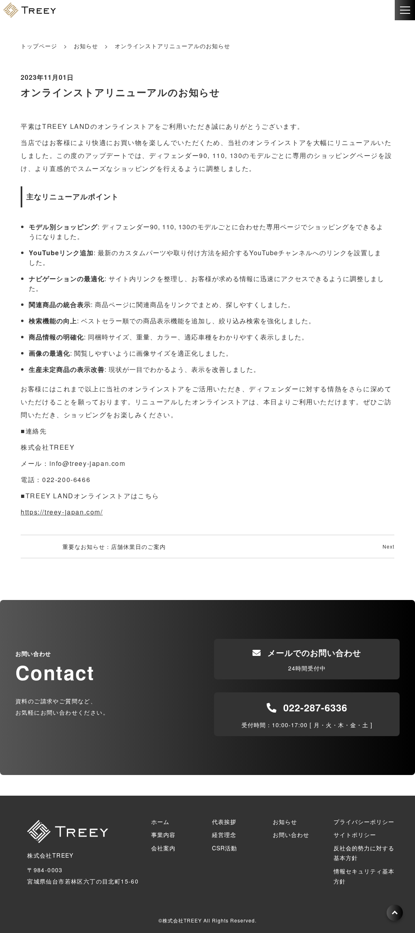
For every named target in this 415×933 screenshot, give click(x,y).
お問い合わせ (291, 835)
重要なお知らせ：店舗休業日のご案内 (114, 546)
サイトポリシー (355, 835)
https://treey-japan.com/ (62, 512)
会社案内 (163, 848)
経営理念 (224, 835)
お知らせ (86, 46)
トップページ (39, 46)
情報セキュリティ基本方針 (364, 876)
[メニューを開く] (405, 10)
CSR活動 (224, 848)
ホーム (160, 822)
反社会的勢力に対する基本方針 (364, 853)
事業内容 (163, 835)
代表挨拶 (224, 822)
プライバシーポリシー (364, 822)
